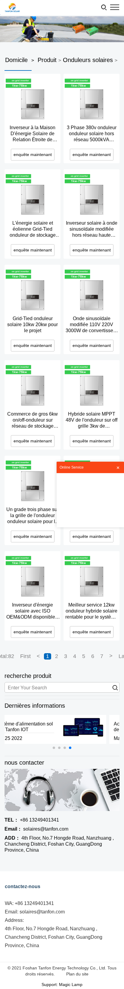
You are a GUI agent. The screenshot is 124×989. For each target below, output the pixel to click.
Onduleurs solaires (88, 60)
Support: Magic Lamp (62, 984)
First (25, 656)
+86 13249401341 (32, 819)
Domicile (16, 60)
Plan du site (77, 974)
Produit (47, 60)
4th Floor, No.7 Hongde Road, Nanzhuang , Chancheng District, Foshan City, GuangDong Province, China (59, 844)
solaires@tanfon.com (36, 828)
